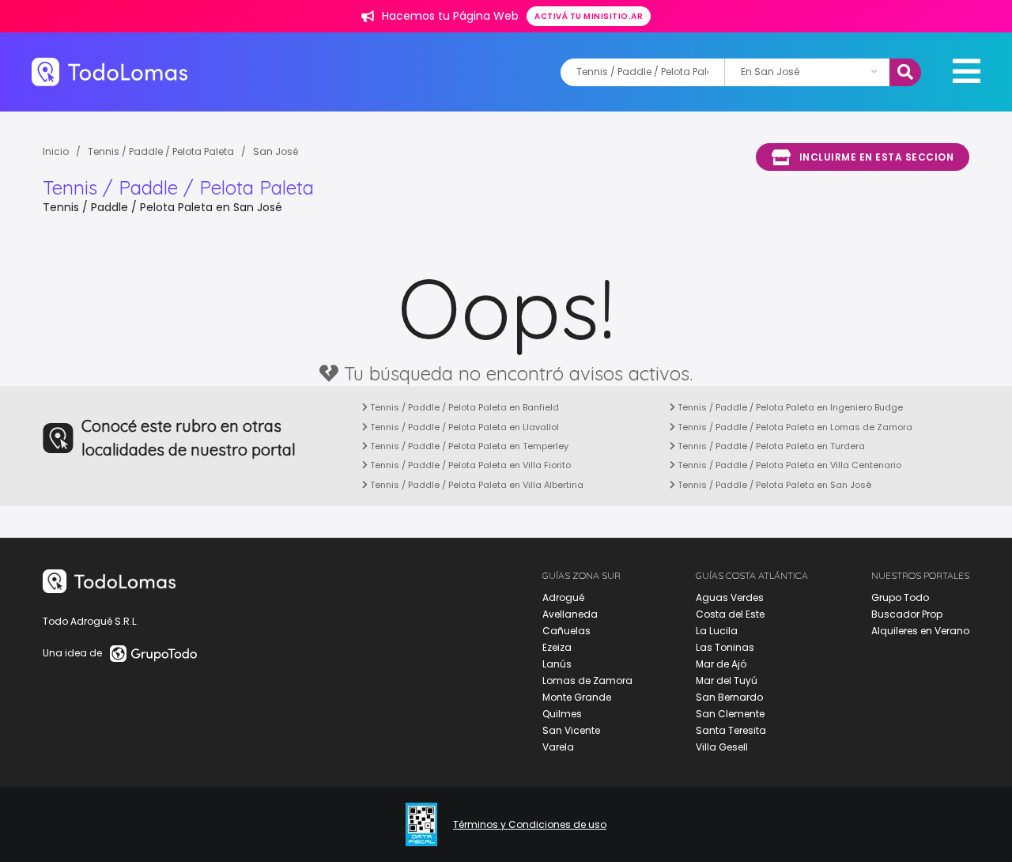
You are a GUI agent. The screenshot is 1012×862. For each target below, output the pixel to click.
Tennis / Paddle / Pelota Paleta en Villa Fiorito (469, 465)
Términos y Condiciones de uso (529, 825)
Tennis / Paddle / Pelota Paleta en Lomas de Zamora (793, 427)
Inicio (56, 151)
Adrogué (563, 597)
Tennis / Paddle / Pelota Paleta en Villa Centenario (788, 465)
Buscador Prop (906, 614)
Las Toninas (725, 647)
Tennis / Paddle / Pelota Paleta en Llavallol (463, 427)
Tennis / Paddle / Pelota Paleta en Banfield (463, 407)
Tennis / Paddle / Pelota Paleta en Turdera (770, 446)
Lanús (557, 664)
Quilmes (562, 713)
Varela (558, 747)
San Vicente (571, 730)
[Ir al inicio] (109, 71)
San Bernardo (729, 697)
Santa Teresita (731, 730)
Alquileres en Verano (920, 630)
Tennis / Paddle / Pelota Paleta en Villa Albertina (475, 484)
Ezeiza (557, 647)
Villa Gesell (722, 747)
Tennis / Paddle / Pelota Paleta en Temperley (468, 446)
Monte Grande (576, 697)
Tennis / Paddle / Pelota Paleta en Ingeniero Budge (789, 407)
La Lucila (717, 630)
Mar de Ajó (721, 664)
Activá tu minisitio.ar (588, 16)
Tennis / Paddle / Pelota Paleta (161, 151)
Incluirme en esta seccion (876, 157)
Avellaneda (570, 614)
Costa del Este (730, 614)
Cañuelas (566, 630)
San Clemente (730, 713)
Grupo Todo (900, 597)
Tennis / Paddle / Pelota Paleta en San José (773, 484)
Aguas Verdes (730, 597)
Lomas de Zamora (587, 680)
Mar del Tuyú (726, 680)
